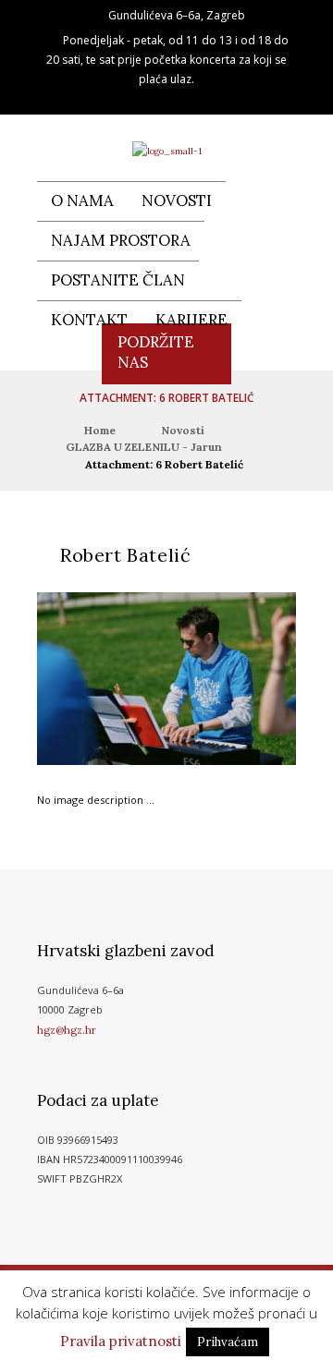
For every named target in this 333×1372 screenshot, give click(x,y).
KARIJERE (191, 320)
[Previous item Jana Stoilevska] (101, 678)
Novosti (177, 200)
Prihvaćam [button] (227, 1342)
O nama (82, 200)
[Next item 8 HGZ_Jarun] (231, 678)
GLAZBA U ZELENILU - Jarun (144, 447)
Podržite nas (155, 352)
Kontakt (89, 320)
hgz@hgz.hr (66, 1030)
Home (100, 430)
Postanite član (118, 280)
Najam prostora (121, 240)
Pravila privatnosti (120, 1341)
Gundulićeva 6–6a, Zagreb (176, 15)
